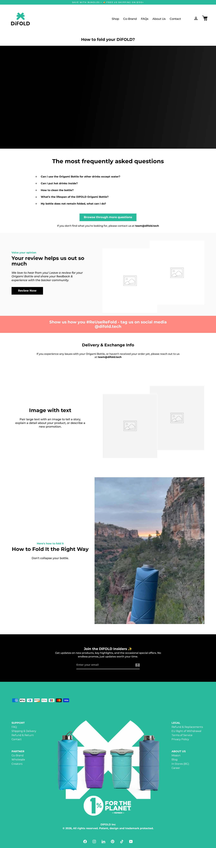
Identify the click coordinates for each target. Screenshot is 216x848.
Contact (175, 19)
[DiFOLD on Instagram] (94, 841)
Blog (175, 759)
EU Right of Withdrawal (186, 731)
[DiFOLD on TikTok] (121, 841)
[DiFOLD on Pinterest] (112, 841)
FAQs (144, 19)
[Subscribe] (137, 665)
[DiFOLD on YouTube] (131, 841)
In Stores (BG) (180, 763)
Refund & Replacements (187, 726)
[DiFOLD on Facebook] (85, 841)
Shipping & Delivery (24, 731)
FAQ (14, 726)
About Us (159, 19)
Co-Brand (130, 19)
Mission (176, 755)
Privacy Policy (180, 739)
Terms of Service (182, 735)
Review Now (27, 290)
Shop (115, 19)
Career (176, 767)
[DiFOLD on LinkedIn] (103, 841)
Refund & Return (23, 735)
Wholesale (18, 759)
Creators (17, 763)
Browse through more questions (108, 217)
